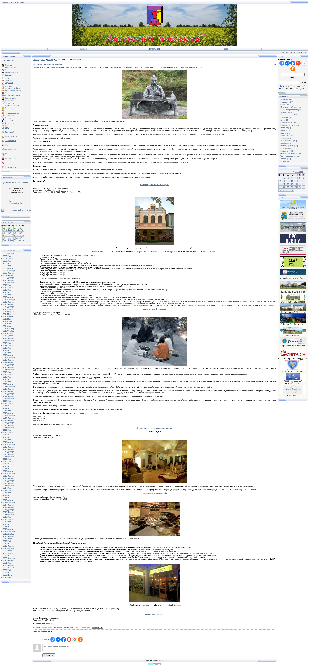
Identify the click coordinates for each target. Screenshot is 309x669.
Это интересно (286, 115)
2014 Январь (8, 396)
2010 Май (7, 290)
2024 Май (7, 570)
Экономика (284, 138)
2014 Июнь (7, 408)
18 (296, 184)
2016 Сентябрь (9, 473)
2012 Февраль (8, 341)
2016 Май (7, 464)
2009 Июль (7, 266)
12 (300, 181)
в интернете (297, 86)
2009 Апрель (8, 258)
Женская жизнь (286, 141)
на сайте (285, 86)
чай (90, 378)
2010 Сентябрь (9, 300)
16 (288, 184)
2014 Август (8, 413)
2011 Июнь (7, 321)
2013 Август (8, 384)
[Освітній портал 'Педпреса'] (293, 243)
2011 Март (7, 314)
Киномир (283, 130)
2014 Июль (7, 411)
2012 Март (7, 343)
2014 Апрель (8, 403)
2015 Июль (7, 440)
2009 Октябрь (8, 273)
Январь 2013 (298, 172)
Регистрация (154, 49)
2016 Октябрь (8, 476)
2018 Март (7, 517)
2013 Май (7, 377)
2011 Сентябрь (9, 329)
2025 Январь (8, 575)
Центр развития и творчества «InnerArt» (154, 428)
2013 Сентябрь (9, 386)
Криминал (8, 78)
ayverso (76, 627)
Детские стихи (10, 67)
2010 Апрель (8, 287)
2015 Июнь (7, 437)
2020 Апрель (8, 553)
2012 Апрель (8, 345)
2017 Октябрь (8, 505)
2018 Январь (8, 512)
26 (300, 187)
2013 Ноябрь (8, 391)
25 (296, 187)
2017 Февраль (8, 486)
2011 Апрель (8, 316)
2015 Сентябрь (9, 444)
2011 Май (7, 319)
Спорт (282, 104)
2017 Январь (8, 483)
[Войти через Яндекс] (69, 639)
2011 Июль (7, 324)
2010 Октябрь (8, 302)
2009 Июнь (7, 263)
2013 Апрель (8, 374)
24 (292, 187)
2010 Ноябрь (8, 304)
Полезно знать (286, 123)
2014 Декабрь (8, 423)
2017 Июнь (7, 495)
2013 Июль (7, 382)
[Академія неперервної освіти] (293, 231)
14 (280, 184)
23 (288, 187)
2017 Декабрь (8, 510)
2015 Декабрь (8, 452)
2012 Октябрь (8, 360)
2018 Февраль (8, 515)
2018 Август (8, 529)
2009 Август (8, 268)
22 (284, 187)
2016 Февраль (8, 457)
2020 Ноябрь (8, 560)
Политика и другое (287, 125)
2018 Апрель (8, 519)
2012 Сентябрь (9, 357)
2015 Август (8, 442)
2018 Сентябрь (9, 531)
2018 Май (7, 522)
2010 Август (8, 297)
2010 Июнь (7, 292)
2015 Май (7, 435)
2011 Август (8, 326)
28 (280, 190)
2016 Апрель (8, 461)
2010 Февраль (8, 283)
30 (288, 190)
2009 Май (7, 261)
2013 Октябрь (8, 389)
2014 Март (7, 401)
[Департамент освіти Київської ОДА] (293, 220)
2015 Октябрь (8, 447)
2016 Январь (8, 454)
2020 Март (7, 551)
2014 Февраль (8, 399)
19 (300, 184)
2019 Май (7, 541)
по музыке (300, 89)
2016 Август (8, 471)
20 (303, 184)
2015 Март (7, 430)
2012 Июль (7, 353)
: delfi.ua (49, 624)
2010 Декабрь (8, 307)
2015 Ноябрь (8, 449)
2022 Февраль (8, 568)
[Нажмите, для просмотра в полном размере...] (154, 118)
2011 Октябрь (8, 331)
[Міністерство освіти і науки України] (293, 204)
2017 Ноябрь (8, 507)
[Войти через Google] (74, 639)
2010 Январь (8, 280)
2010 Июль (7, 295)
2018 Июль (7, 527)
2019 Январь (8, 536)
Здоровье (8, 86)
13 (303, 181)
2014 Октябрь (8, 418)
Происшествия (286, 135)
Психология (285, 148)
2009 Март (7, 256)
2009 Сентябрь (9, 271)
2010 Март (7, 285)
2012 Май (7, 348)
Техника (283, 159)
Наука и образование (289, 110)
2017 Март (7, 488)
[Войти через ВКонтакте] (58, 639)
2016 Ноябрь (8, 478)
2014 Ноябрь (8, 420)
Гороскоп (284, 128)
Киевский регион (46, 627)
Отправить (49, 655)
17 (292, 184)
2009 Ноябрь (8, 275)
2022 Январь (8, 565)
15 (284, 184)
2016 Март (7, 459)
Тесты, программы (288, 156)
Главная (83, 49)
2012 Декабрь (8, 365)
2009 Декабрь (8, 278)
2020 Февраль (8, 548)
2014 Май (7, 406)
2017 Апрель (8, 490)
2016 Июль (7, 469)
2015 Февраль (8, 428)
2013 (43, 60)
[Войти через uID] (52, 639)
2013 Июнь (7, 379)
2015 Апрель (8, 432)
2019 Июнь (7, 544)
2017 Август (8, 500)
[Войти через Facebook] (63, 639)
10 (56, 60)
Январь (50, 60)
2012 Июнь (7, 350)
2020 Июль (7, 556)
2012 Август (8, 355)
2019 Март (7, 539)
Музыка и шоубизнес (289, 107)
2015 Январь (8, 425)
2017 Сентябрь (9, 502)
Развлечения (285, 151)
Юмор (282, 120)
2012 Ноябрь (8, 362)
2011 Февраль (8, 312)
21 (280, 187)
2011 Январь (8, 309)
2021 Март (7, 563)
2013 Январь (8, 367)
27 (303, 187)
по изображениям (286, 89)
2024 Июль (7, 572)
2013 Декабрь (8, 394)
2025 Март (7, 577)
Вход (226, 49)
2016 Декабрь (8, 481)
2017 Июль (7, 498)
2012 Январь (8, 338)
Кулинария (284, 102)
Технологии (285, 112)
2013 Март (7, 372)
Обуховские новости (288, 153)
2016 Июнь (7, 466)
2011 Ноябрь (8, 333)
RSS (304, 52)
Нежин (283, 161)
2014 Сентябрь (9, 415)
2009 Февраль (8, 254)
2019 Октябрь (8, 546)
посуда (120, 393)
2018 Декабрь (8, 534)
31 (292, 190)
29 (284, 190)
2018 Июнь (7, 524)
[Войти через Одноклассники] (80, 639)
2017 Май (7, 493)
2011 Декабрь (8, 336)
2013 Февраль (8, 370)
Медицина (284, 143)
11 (296, 181)
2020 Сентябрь (9, 558)
